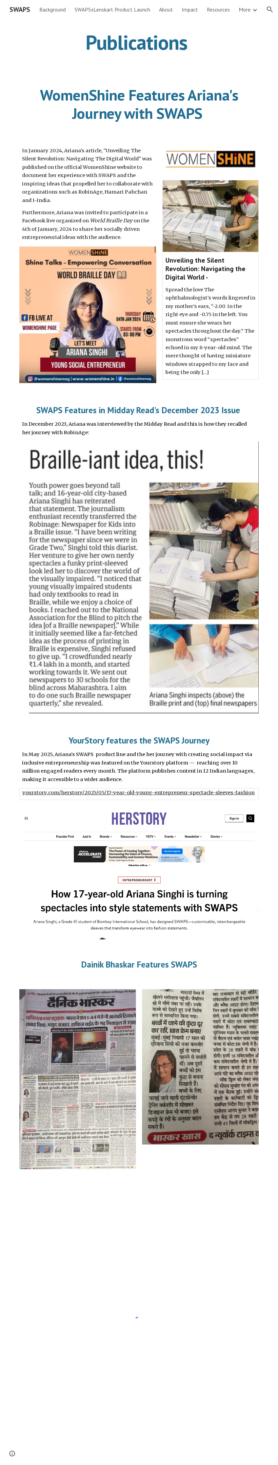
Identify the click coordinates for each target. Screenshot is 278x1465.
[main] (139, 42)
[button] (270, 9)
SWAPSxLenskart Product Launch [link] (112, 9)
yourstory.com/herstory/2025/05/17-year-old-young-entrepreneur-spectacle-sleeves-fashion (138, 793)
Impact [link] (190, 9)
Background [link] (52, 9)
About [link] (166, 9)
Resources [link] (218, 9)
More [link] (245, 9)
